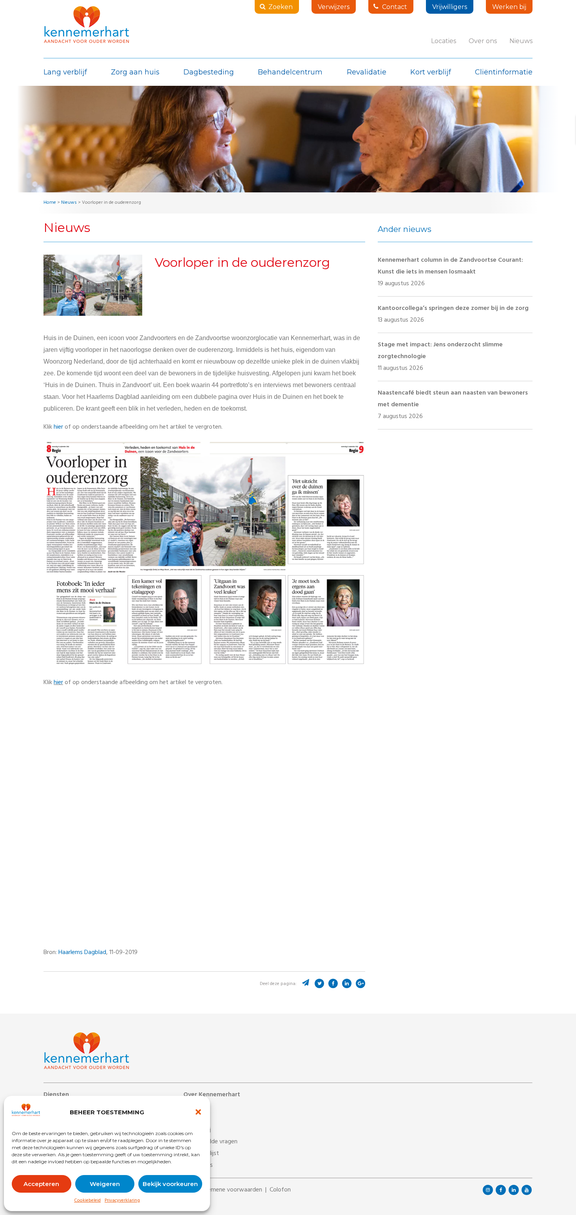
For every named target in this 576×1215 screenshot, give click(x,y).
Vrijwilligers (449, 7)
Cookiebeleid (87, 1201)
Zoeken (280, 7)
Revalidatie (366, 72)
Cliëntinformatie (504, 72)
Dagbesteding (208, 72)
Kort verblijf (430, 72)
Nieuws (521, 41)
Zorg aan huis (135, 72)
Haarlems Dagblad (82, 953)
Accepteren (41, 1184)
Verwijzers (334, 7)
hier (58, 427)
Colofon (280, 1190)
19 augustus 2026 (450, 272)
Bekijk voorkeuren (170, 1184)
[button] (198, 1112)
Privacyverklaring (122, 1201)
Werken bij (509, 7)
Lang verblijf (65, 72)
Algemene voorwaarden (230, 1190)
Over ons (483, 41)
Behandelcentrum (290, 72)
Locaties (443, 41)
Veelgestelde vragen (210, 1142)
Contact (394, 7)
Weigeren (105, 1184)
